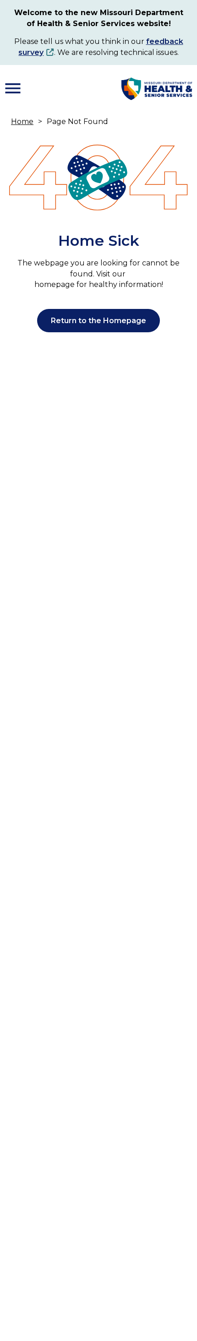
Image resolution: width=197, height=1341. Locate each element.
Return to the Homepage (98, 320)
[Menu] (13, 88)
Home (22, 121)
